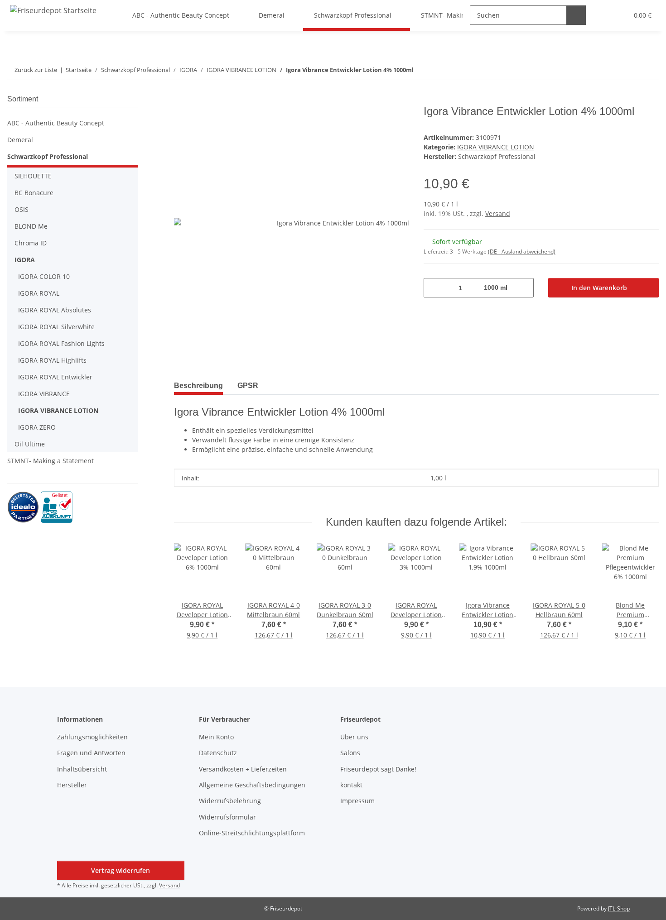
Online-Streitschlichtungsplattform (252, 833)
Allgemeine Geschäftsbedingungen (252, 785)
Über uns (354, 737)
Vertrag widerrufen (120, 870)
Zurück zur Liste (35, 70)
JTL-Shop (619, 908)
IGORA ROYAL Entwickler (55, 377)
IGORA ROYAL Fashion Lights (61, 343)
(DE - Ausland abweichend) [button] (521, 251)
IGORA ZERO (37, 427)
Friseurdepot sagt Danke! (378, 769)
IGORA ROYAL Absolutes (54, 310)
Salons (350, 752)
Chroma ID (30, 243)
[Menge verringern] (434, 287)
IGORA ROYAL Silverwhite (56, 326)
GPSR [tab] (247, 385)
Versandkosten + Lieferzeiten (243, 769)
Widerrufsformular (227, 817)
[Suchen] (576, 15)
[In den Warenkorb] (181, 100)
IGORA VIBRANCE (44, 393)
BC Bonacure (33, 192)
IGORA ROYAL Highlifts (52, 360)
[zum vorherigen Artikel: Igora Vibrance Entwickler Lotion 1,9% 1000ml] (649, 70)
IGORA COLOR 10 (44, 276)
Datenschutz (218, 752)
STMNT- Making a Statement (50, 460)
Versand (497, 213)
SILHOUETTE (33, 176)
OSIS (21, 209)
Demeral (20, 139)
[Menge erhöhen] (523, 287)
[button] (72, 123)
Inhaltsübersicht (82, 769)
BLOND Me (31, 226)
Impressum (357, 800)
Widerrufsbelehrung (230, 800)
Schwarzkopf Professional (47, 156)
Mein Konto (216, 737)
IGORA (24, 259)
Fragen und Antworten (91, 752)
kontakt (351, 785)
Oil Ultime (29, 444)
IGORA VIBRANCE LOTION (495, 147)
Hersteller (72, 785)
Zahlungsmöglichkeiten (92, 737)
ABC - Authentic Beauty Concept (55, 123)
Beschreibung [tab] (198, 385)
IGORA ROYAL (38, 293)
